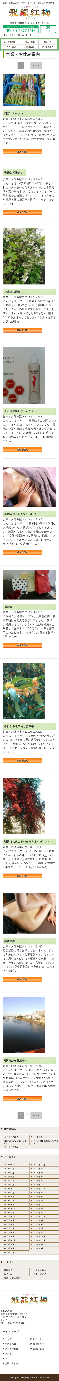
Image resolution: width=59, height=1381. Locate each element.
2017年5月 (9, 1228)
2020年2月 (9, 1185)
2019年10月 (39, 1188)
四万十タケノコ (13, 113)
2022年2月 (9, 1173)
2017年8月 (39, 1220)
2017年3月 (9, 1232)
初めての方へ (11, 1344)
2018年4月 (39, 1212)
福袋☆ (8, 606)
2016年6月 (39, 1248)
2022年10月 (39, 1165)
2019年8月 (39, 1193)
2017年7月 (9, 1224)
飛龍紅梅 (25, 1377)
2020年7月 (9, 1176)
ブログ (8, 1358)
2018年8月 (39, 1208)
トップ (8, 1339)
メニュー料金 (11, 1348)
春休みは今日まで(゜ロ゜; (20, 514)
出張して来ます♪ (14, 172)
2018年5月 (9, 1212)
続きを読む (23, 151)
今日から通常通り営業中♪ (19, 726)
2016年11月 (9, 1240)
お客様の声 (38, 1344)
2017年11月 (9, 1216)
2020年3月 (39, 1180)
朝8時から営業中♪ (15, 1060)
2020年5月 (9, 1180)
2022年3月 (39, 1168)
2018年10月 (9, 1208)
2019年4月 (39, 1200)
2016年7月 (9, 1248)
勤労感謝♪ (10, 941)
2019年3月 (9, 1204)
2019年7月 (9, 1196)
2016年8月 (39, 1244)
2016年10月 (39, 1240)
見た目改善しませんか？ (19, 411)
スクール (8, 1274)
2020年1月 (39, 1185)
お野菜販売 (38, 1348)
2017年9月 (9, 1220)
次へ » (36, 65)
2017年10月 (39, 1216)
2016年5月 (9, 1252)
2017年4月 (39, 1228)
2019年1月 (39, 1204)
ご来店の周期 (12, 291)
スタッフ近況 (40, 1274)
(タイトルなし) (11, 1137)
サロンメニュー (41, 1270)
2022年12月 (9, 1165)
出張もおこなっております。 (15, 1142)
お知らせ (8, 1270)
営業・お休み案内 (12, 1278)
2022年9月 (9, 1168)
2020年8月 (39, 1173)
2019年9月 (9, 1193)
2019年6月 (39, 1196)
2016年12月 (39, 1236)
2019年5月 (9, 1200)
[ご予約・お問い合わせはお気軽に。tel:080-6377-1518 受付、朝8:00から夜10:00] (21, 31)
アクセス (9, 1353)
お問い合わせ (11, 1363)
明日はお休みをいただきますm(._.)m (26, 841)
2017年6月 (39, 1224)
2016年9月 (9, 1244)
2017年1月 (9, 1236)
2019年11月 (9, 1188)
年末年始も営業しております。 (46, 1142)
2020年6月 (39, 1176)
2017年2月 (39, 1232)
